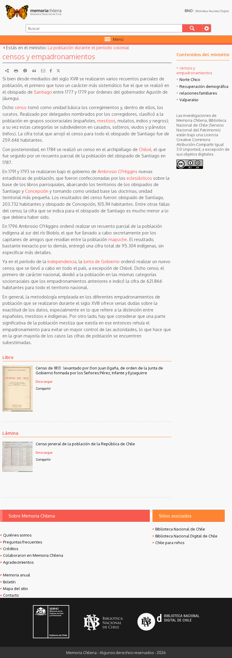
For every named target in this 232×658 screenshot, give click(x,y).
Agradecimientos (18, 562)
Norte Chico (189, 79)
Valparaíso (188, 99)
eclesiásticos (139, 178)
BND (207, 10)
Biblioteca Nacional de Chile (180, 529)
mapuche (117, 239)
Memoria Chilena (33, 12)
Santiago (43, 92)
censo (21, 107)
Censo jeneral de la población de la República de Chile (85, 443)
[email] (43, 71)
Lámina (10, 433)
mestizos (106, 120)
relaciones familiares (198, 93)
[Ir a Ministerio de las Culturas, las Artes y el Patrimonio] (51, 622)
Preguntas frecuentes (22, 542)
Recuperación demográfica (203, 86)
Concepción (36, 191)
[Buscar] (192, 28)
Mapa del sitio (15, 588)
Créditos (10, 548)
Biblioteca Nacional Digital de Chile (186, 536)
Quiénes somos (17, 535)
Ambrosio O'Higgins (117, 171)
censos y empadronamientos (194, 70)
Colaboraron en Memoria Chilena (33, 555)
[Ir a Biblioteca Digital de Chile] (168, 622)
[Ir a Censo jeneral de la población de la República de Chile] (17, 470)
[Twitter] (58, 71)
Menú (118, 39)
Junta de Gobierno (101, 261)
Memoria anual (16, 575)
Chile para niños (169, 542)
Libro (7, 357)
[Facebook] (51, 71)
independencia (61, 261)
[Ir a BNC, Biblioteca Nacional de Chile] (103, 622)
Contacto (11, 595)
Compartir (43, 388)
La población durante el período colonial (88, 47)
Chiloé (145, 149)
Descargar (44, 381)
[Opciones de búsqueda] (206, 28)
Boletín (9, 581)
